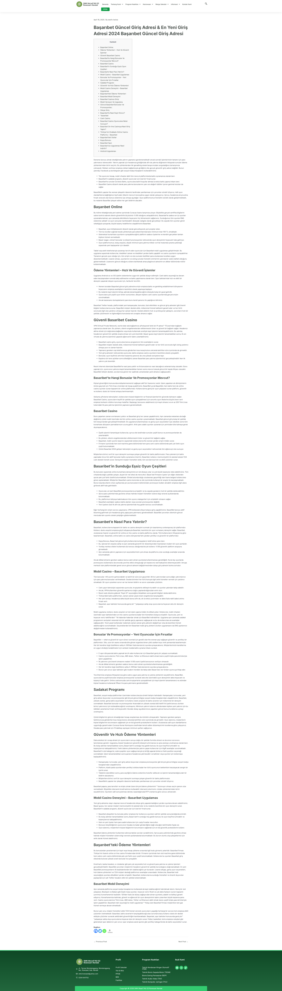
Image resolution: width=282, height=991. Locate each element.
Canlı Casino (105, 118)
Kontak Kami (187, 4)
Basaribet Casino (107, 64)
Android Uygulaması (108, 151)
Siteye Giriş (104, 110)
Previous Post (100, 941)
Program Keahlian (131, 4)
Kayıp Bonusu (105, 140)
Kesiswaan (147, 4)
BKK (117, 977)
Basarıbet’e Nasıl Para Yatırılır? (112, 72)
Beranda (105, 4)
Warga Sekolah (160, 4)
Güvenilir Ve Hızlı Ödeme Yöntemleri (114, 85)
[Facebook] (96, 931)
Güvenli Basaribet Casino (110, 55)
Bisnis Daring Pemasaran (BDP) (154, 975)
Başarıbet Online (106, 47)
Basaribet (147, 224)
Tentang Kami (116, 4)
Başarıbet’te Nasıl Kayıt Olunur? (112, 113)
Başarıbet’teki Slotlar (108, 137)
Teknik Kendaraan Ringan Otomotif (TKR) (155, 968)
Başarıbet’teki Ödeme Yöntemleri (113, 94)
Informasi (174, 4)
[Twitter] (100, 931)
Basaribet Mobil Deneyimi (110, 96)
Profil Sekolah (121, 967)
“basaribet (104, 116)
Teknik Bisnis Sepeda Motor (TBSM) (156, 972)
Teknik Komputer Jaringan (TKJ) (154, 982)
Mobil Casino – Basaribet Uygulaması (114, 75)
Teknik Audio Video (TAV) (152, 979)
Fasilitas (119, 980)
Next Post (183, 941)
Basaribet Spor (106, 143)
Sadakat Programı (107, 83)
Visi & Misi (120, 971)
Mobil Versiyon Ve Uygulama (111, 102)
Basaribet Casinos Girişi (109, 99)
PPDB (105, 9)
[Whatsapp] (104, 931)
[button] (117, 4)
